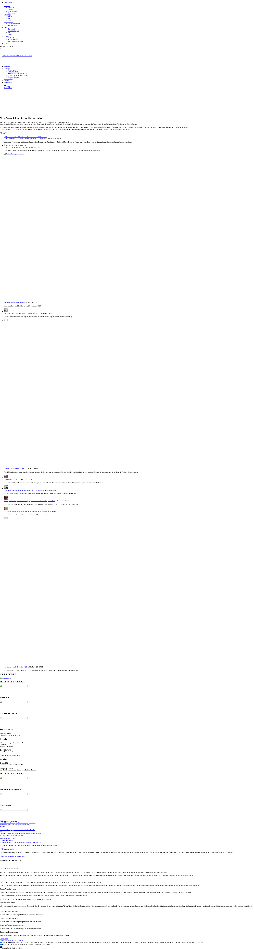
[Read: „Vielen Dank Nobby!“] (6, 477)
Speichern (13, 940)
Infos (5, 27)
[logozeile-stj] (16, 56)
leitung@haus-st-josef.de (12, 755)
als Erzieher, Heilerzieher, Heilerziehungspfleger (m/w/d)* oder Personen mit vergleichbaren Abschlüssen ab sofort (18, 824)
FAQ (9, 32)
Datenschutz (53, 845)
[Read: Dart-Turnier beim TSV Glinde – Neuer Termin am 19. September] (25, 137)
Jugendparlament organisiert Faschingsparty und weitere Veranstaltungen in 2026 (29, 501)
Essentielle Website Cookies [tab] (9, 879)
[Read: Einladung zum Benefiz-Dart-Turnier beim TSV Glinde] (6, 311)
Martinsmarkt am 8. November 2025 (15, 667)
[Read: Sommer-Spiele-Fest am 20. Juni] (6, 320)
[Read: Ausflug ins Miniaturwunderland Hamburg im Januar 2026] (6, 510)
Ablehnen (22, 856)
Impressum (44, 845)
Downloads (11, 29)
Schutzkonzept (12, 11)
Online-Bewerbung (14, 38)
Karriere (6, 36)
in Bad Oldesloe (13, 40)
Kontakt (6, 43)
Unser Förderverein (14, 23)
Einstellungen (14, 856)
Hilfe (9, 20)
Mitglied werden (13, 25)
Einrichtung (11, 7)
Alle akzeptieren (5, 856)
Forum (10, 16)
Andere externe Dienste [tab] (7, 903)
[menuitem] (129, 66)
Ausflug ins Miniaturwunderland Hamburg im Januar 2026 (22, 511)
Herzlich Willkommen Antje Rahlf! (15, 147)
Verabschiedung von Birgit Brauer (14, 302)
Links (10, 34)
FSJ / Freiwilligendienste (15, 41)
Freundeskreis (8, 22)
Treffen (10, 18)
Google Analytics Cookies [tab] (8, 889)
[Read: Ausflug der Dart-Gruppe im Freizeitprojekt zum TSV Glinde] (6, 488)
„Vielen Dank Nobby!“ (11, 479)
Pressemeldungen (13, 31)
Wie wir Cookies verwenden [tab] (9, 869)
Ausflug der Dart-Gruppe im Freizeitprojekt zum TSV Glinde (23, 490)
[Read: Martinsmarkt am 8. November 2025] (6, 519)
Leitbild (10, 9)
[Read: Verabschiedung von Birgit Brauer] (129, 154)
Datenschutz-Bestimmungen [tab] (9, 932)
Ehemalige (7, 15)
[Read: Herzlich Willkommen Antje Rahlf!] (15, 145)
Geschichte (11, 13)
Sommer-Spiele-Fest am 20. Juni (14, 469)
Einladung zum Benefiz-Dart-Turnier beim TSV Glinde (21, 313)
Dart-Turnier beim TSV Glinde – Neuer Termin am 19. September (24, 138)
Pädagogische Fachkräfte (8, 821)
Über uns (7, 6)
